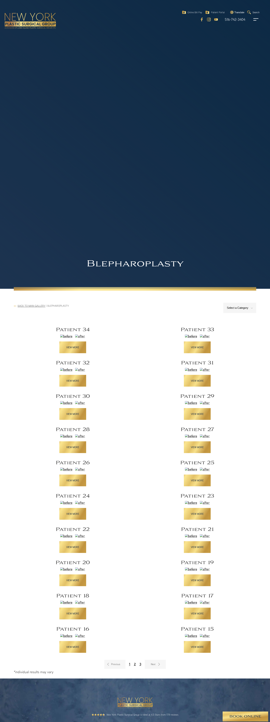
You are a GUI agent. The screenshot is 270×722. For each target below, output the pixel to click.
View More (72, 347)
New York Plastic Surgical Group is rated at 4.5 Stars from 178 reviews (142, 714)
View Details (73, 340)
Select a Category (238, 307)
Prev (114, 664)
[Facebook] (202, 19)
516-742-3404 (235, 19)
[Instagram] (209, 19)
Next (155, 664)
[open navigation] (252, 19)
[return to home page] (22, 13)
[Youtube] (216, 19)
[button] (236, 12)
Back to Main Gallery (31, 305)
